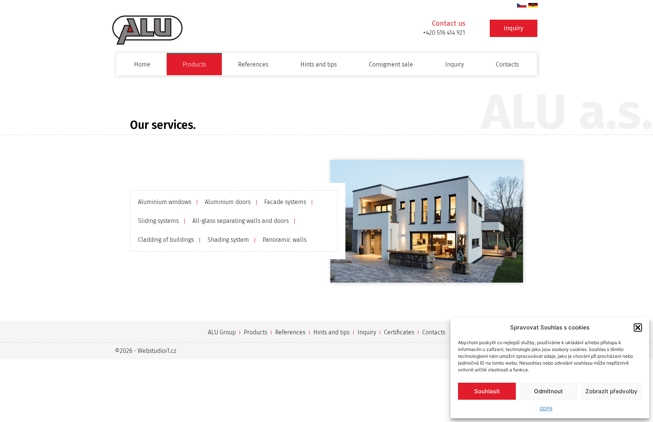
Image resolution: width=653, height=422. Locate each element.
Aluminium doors (228, 202)
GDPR (546, 408)
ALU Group (222, 332)
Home (142, 64)
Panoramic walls (284, 239)
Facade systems (285, 202)
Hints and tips (318, 64)
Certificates (399, 332)
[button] (638, 327)
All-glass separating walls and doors (240, 220)
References (253, 64)
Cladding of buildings (166, 239)
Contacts (507, 64)
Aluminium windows (164, 202)
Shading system (228, 239)
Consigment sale (391, 64)
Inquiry (454, 64)
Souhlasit (487, 391)
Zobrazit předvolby (611, 391)
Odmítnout (548, 391)
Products (194, 64)
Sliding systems (158, 220)
